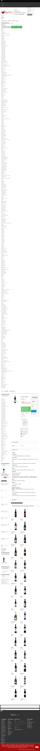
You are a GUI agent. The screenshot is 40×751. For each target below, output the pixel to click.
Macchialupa (3, 246)
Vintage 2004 (3, 51)
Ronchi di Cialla (3, 310)
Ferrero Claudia (3, 214)
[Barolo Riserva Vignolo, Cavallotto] (15, 641)
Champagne (3, 43)
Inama (2, 234)
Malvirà (2, 247)
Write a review (23, 416)
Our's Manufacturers (4, 356)
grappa (5, 583)
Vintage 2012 (3, 419)
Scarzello (2, 319)
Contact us (3, 3)
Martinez (2, 254)
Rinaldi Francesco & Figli (5, 300)
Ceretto (2, 174)
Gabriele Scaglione (4, 371)
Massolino (2, 258)
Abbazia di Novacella (4, 100)
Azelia (2, 124)
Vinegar (2, 458)
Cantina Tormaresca (4, 158)
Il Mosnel (2, 233)
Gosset (2, 229)
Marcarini (2, 249)
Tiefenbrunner (3, 335)
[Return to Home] (2, 391)
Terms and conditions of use (5, 33)
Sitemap (9, 734)
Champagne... (13, 621)
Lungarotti (2, 244)
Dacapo (2, 71)
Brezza (2, 67)
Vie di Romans (3, 347)
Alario (2, 108)
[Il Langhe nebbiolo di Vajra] (5, 520)
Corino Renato (3, 191)
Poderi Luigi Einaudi (4, 291)
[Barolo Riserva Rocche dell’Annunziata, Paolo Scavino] (25, 513)
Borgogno (2, 136)
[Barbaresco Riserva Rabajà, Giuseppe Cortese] (25, 667)
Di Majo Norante (3, 201)
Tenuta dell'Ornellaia (4, 331)
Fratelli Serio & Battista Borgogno (6, 75)
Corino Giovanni (3, 190)
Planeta (2, 288)
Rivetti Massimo (3, 301)
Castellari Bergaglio (4, 166)
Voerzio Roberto (3, 353)
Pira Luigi (2, 86)
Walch (2, 354)
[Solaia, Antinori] (25, 551)
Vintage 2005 (3, 52)
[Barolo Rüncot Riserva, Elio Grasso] (15, 564)
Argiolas (2, 121)
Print (23, 436)
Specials (3, 464)
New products (10, 722)
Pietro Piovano (3, 85)
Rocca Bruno (3, 305)
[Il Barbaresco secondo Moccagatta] (5, 541)
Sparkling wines (3, 403)
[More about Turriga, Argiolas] (3, 559)
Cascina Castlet (3, 164)
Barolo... (12, 557)
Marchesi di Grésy (4, 252)
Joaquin (2, 79)
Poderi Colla (3, 290)
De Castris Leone (3, 198)
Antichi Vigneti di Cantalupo (5, 65)
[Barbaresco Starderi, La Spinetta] (25, 526)
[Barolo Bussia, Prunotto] (25, 590)
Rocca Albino (3, 304)
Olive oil (2, 97)
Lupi (1, 245)
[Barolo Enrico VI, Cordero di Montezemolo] (25, 654)
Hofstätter (2, 232)
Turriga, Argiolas (4, 562)
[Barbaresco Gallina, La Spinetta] (15, 539)
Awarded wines (3, 47)
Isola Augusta (3, 235)
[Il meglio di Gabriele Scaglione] (5, 507)
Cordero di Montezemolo (5, 189)
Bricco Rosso (3, 144)
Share (27, 413)
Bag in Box (3, 91)
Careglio (2, 161)
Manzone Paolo (3, 248)
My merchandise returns (31, 722)
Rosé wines (3, 400)
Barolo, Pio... (22, 570)
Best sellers (9, 723)
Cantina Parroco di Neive (5, 157)
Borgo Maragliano (4, 135)
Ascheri (2, 122)
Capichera (2, 160)
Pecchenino (3, 280)
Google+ (23, 414)
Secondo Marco (3, 322)
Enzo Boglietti (3, 73)
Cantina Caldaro (3, 156)
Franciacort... (13, 686)
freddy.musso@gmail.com (19, 729)
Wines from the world (4, 45)
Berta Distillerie (3, 130)
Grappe (2, 93)
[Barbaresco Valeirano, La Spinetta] (25, 539)
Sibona (2, 323)
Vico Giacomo (3, 346)
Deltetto (2, 199)
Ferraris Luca (3, 213)
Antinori (2, 119)
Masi (2, 257)
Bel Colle (2, 127)
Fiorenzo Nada (3, 216)
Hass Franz (3, 231)
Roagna (2, 303)
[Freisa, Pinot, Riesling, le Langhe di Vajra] (5, 527)
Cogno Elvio (3, 181)
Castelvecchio (3, 170)
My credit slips (29, 723)
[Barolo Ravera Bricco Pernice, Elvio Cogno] (25, 641)
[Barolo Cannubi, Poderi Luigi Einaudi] (15, 603)
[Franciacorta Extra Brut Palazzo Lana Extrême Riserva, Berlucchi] (15, 680)
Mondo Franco (3, 263)
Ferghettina (3, 211)
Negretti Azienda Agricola (5, 269)
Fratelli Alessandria (4, 219)
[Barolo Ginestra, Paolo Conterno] (25, 616)
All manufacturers (4, 99)
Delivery (2, 34)
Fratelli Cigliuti (3, 220)
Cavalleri (2, 171)
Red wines (2, 39)
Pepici (2, 84)
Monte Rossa (3, 265)
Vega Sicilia (3, 342)
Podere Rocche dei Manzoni (5, 289)
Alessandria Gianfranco (4, 109)
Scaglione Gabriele (4, 317)
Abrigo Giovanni (3, 61)
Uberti (2, 339)
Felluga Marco (3, 209)
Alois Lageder (3, 112)
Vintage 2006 (3, 53)
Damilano (2, 197)
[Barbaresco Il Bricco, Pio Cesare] (25, 680)
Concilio (2, 183)
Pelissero (2, 281)
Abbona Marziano (4, 102)
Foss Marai (3, 218)
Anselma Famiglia (4, 64)
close (37, 747)
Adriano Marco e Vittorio (5, 62)
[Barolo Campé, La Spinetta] (15, 551)
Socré (2, 325)
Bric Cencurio (3, 141)
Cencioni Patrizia (3, 173)
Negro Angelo (3, 81)
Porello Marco (3, 292)
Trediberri (2, 338)
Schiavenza (3, 321)
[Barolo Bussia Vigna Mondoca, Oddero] (15, 590)
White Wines (3, 38)
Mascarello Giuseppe (4, 255)
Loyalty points (3, 32)
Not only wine (3, 457)
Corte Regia (3, 193)
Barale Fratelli (3, 66)
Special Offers (3, 44)
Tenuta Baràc (3, 89)
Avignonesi (3, 123)
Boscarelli (2, 137)
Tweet (23, 413)
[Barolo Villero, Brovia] (15, 654)
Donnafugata (3, 203)
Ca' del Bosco (3, 153)
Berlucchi (2, 129)
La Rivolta (2, 239)
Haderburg (2, 230)
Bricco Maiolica (3, 142)
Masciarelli (2, 256)
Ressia (2, 87)
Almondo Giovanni (4, 111)
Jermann (2, 236)
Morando (2, 266)
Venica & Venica (3, 344)
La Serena (2, 240)
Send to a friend (25, 428)
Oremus (2, 275)
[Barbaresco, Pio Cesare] (15, 577)
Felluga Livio (3, 208)
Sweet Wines (3, 402)
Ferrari (2, 212)
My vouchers (29, 727)
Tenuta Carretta (3, 329)
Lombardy (7, 583)
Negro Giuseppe (3, 82)
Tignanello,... (13, 531)
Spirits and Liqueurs (4, 92)
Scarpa (2, 318)
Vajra (2, 340)
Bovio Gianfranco (3, 138)
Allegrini (2, 110)
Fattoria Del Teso (3, 74)
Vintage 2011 (3, 418)
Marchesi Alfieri (3, 250)
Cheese (2, 459)
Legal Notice (3, 36)
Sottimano (2, 326)
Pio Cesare (3, 286)
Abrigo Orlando (3, 105)
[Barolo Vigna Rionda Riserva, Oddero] (25, 577)
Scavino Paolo (3, 320)
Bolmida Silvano (3, 134)
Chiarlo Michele (3, 176)
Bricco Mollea (3, 68)
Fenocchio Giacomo (4, 210)
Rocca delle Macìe (4, 306)
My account (30, 719)
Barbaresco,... (13, 583)
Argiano (2, 120)
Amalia (2, 63)
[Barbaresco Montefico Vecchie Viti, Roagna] (15, 693)
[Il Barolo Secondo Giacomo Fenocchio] (5, 514)
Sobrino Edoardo (3, 324)
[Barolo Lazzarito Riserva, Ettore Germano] (15, 628)
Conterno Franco (3, 70)
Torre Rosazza (3, 336)
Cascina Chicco (3, 165)
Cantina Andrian (3, 155)
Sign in (2, 2)
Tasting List (3, 420)
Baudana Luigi (3, 126)
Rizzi (2, 302)
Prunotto (2, 294)
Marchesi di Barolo (4, 251)
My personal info (29, 726)
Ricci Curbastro (3, 299)
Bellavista (2, 128)
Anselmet (2, 116)
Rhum (2, 456)
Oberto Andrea (3, 273)
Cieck (2, 179)
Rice (2, 98)
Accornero (2, 106)
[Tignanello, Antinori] (15, 526)
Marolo (2, 253)
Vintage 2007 (3, 54)
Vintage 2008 (3, 55)
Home (2, 29)
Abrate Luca (3, 103)
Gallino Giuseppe (3, 90)
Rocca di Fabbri (3, 307)
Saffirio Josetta (3, 313)
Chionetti (2, 177)
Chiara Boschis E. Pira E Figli (5, 175)
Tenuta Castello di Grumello (5, 330)
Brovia (2, 145)
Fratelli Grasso (3, 221)
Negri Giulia (3, 270)
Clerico (2, 180)
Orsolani (2, 276)
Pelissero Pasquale (4, 282)
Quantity (33, 401)
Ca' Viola (2, 154)
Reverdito (2, 298)
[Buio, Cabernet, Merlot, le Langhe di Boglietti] (5, 486)
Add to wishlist (33, 413)
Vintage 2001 (3, 49)
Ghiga (2, 227)
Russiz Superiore (3, 312)
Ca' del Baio (3, 152)
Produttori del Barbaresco (5, 293)
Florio (2, 217)
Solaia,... (21, 557)
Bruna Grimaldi (3, 146)
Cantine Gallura (3, 159)
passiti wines (3, 401)
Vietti (2, 348)
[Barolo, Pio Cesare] (25, 564)
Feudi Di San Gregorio (4, 215)
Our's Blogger (5, 568)
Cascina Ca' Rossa (4, 163)
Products (2, 37)
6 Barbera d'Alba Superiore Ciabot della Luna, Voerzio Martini (5, 474)
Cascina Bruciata (3, 162)
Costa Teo (2, 195)
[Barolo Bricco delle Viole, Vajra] (15, 667)
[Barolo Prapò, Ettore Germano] (25, 628)
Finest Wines (3, 46)
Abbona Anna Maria (4, 101)
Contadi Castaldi (3, 184)
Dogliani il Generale (4, 72)
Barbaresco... (22, 531)
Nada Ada (2, 268)
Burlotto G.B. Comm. (4, 148)
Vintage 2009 (3, 56)
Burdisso (2, 69)
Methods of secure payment (5, 35)
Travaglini (2, 337)
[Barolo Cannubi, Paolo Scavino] (15, 513)
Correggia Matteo (3, 192)
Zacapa (2, 355)
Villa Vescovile (3, 349)
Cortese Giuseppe (4, 194)
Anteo (2, 117)
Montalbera (3, 264)
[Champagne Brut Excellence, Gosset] (15, 616)
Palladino (2, 83)
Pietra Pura (3, 284)
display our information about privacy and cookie (26, 749)
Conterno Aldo (3, 185)
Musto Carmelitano (4, 267)
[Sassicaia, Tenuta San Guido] (25, 603)
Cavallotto (2, 172)
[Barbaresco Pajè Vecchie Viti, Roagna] (25, 693)
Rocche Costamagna (4, 88)
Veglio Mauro (3, 343)
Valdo (2, 341)
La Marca (2, 238)
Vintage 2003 (3, 50)
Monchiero (2, 80)
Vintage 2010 (3, 57)
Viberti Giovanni (3, 345)
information (3, 30)
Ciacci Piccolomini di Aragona (5, 178)
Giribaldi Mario (3, 228)
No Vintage (3, 48)
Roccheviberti (3, 309)
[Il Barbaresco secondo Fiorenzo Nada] (5, 534)
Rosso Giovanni (3, 311)
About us (2, 31)
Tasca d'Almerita (3, 327)
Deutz (2, 200)
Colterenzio (3, 182)
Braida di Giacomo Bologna (5, 139)
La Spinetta (3, 372)
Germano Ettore (3, 226)
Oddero (2, 274)
